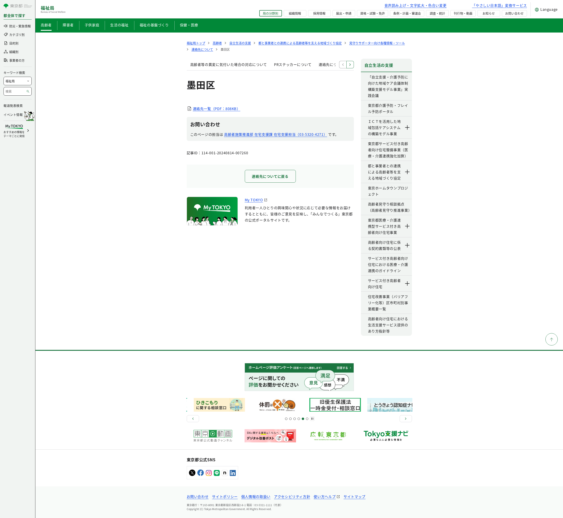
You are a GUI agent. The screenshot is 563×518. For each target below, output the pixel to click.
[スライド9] (294, 419)
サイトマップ (355, 496)
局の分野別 (270, 13)
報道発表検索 (13, 105)
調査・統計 (437, 13)
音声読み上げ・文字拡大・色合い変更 (415, 5)
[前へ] (193, 418)
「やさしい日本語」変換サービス (499, 5)
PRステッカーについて (293, 64)
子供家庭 (92, 24)
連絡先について (331, 64)
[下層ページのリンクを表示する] (407, 127)
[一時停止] (312, 418)
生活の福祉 (119, 24)
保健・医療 (189, 24)
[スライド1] (286, 419)
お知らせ (489, 13)
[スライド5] (290, 419)
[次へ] (406, 418)
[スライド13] (299, 419)
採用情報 (319, 13)
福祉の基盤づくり (154, 24)
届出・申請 (343, 13)
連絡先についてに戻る (270, 176)
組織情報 (295, 13)
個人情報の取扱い (256, 496)
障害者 (68, 24)
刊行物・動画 (463, 13)
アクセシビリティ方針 (292, 496)
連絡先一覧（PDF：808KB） (216, 108)
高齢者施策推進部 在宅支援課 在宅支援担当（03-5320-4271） (275, 134)
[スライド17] (303, 419)
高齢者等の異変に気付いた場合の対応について (228, 64)
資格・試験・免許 (372, 13)
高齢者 (46, 24)
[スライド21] (307, 419)
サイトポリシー (225, 496)
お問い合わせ (514, 13)
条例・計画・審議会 (407, 13)
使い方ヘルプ (325, 496)
